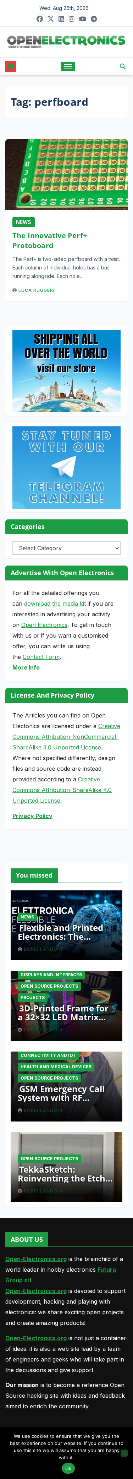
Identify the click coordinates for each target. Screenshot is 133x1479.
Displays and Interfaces (51, 974)
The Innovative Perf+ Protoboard (49, 240)
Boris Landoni (43, 949)
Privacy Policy (32, 815)
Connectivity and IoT (48, 1055)
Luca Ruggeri (36, 290)
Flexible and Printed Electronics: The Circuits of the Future (62, 936)
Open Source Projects (49, 986)
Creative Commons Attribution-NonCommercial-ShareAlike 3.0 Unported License (66, 736)
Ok (68, 1468)
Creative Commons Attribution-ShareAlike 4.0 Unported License (62, 790)
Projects (33, 997)
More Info (26, 667)
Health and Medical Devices (56, 1066)
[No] (124, 1453)
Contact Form (41, 656)
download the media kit (55, 603)
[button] (123, 66)
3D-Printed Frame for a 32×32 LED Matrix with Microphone (63, 1017)
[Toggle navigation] (68, 66)
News (23, 222)
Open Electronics (44, 624)
